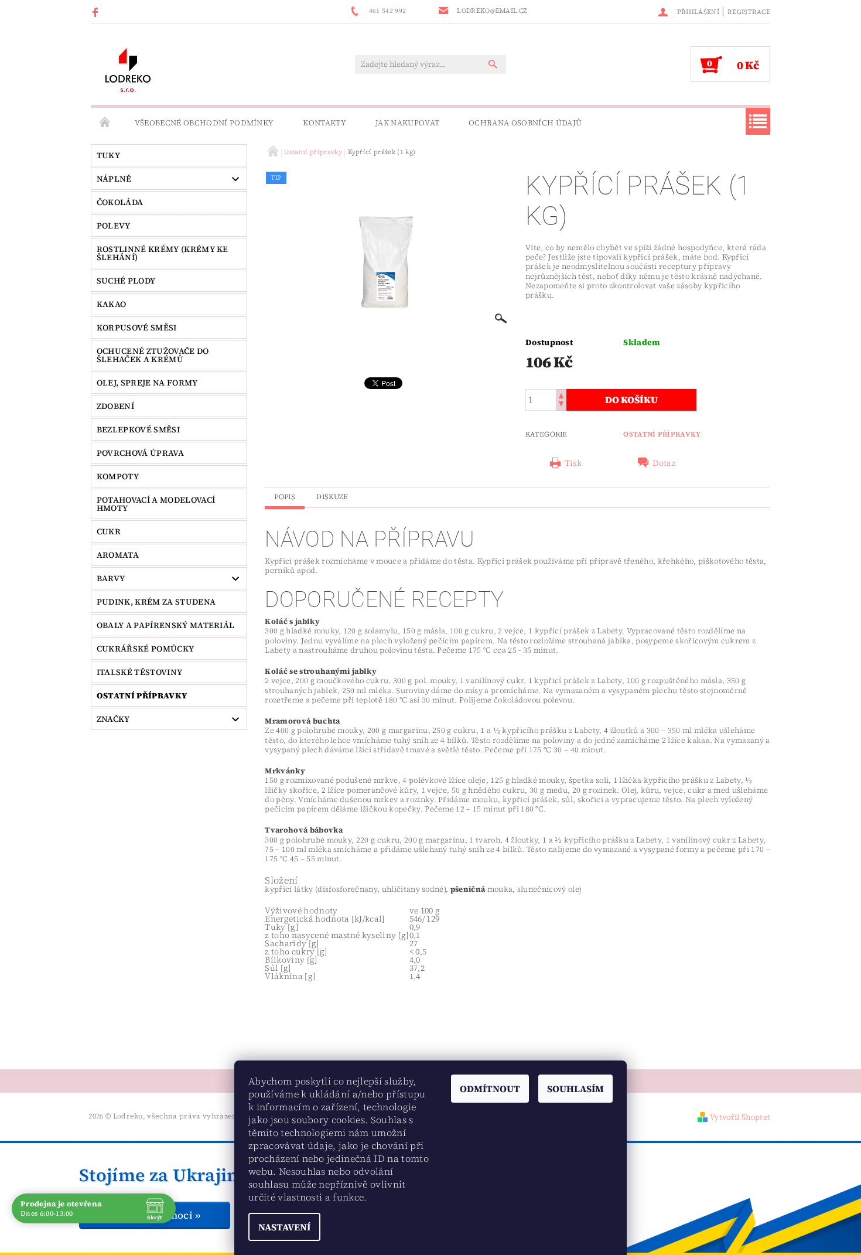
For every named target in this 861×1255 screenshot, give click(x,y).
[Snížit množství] (561, 405)
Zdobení (115, 406)
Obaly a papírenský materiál (166, 625)
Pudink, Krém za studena (156, 602)
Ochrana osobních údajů (525, 123)
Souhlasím (575, 1088)
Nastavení (284, 1226)
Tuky (108, 155)
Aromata (118, 555)
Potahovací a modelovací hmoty (156, 504)
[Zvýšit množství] (561, 394)
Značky (113, 719)
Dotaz (664, 463)
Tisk (573, 463)
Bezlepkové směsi (138, 429)
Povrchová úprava (140, 453)
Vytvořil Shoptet (740, 1117)
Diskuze (332, 497)
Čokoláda (120, 202)
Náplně (114, 179)
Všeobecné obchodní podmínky (204, 123)
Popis (284, 497)
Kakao (112, 304)
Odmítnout (490, 1088)
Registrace (748, 12)
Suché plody (126, 281)
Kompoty (118, 476)
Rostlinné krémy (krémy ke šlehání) (162, 253)
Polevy (114, 225)
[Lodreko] (128, 70)
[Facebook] (97, 11)
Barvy (111, 578)
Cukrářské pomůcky (145, 648)
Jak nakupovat (407, 123)
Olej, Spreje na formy (147, 382)
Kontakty (324, 123)
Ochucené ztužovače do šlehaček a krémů (153, 355)
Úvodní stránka (105, 123)
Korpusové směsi (137, 327)
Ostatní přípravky (142, 695)
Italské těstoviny (139, 672)
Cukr (109, 531)
